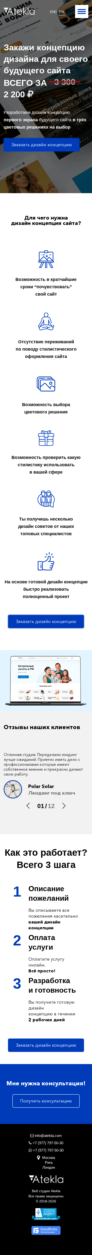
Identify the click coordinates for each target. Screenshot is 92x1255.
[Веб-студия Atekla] (19, 11)
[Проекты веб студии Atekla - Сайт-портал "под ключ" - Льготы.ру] (46, 680)
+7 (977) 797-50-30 (48, 1150)
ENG (53, 11)
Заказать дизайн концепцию (41, 144)
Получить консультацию (46, 1101)
